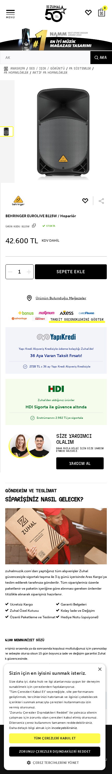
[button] (54, 762)
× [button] (100, 669)
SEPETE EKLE (71, 271)
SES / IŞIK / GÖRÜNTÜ (47, 68)
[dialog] (54, 717)
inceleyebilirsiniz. (65, 728)
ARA (103, 57)
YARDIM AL (80, 463)
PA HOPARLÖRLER (16, 72)
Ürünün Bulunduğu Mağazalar (61, 298)
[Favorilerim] (88, 13)
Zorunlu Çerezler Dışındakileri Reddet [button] (55, 751)
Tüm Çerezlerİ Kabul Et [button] (55, 738)
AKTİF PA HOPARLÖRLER (50, 72)
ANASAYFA (17, 68)
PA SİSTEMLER (80, 68)
